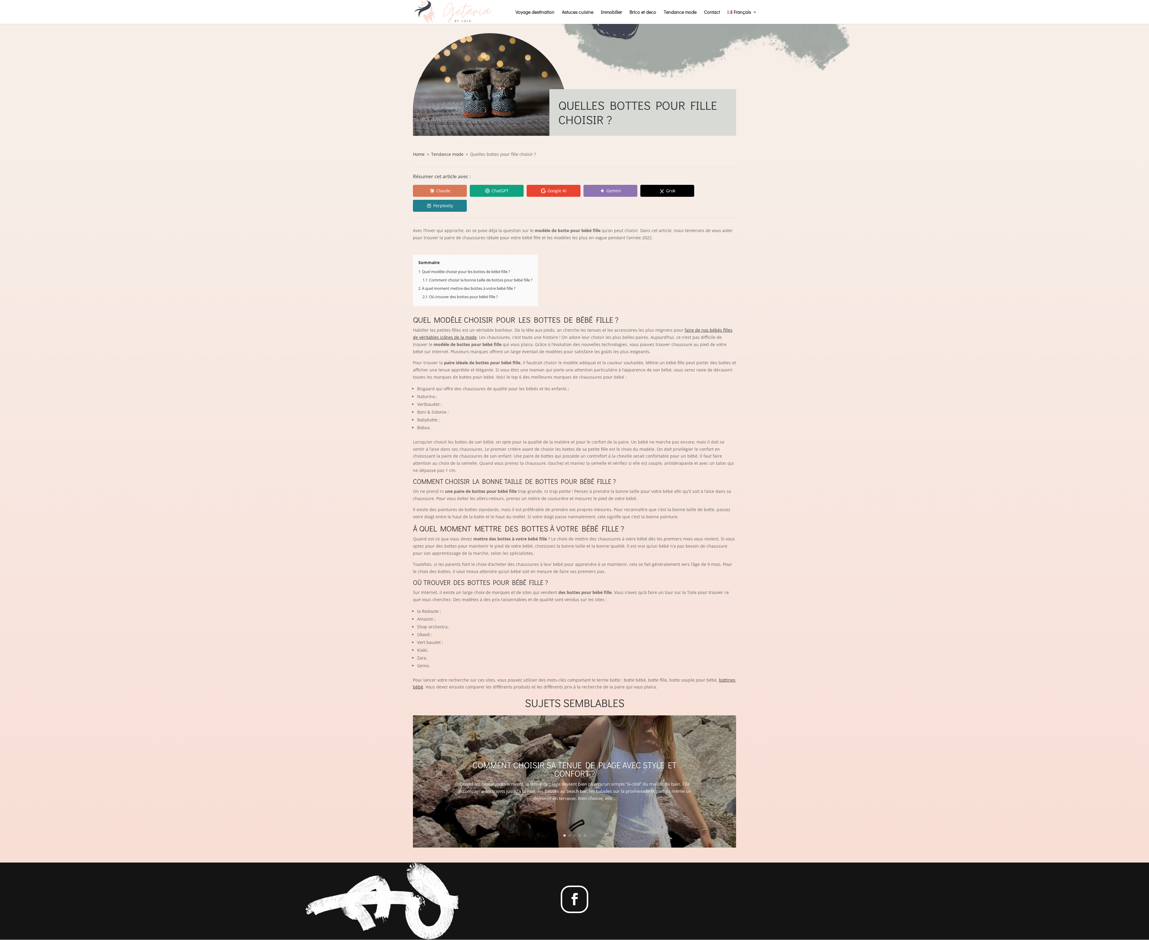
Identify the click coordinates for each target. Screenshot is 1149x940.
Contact (712, 12)
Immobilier (611, 12)
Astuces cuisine (577, 12)
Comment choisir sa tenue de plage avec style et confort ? (574, 769)
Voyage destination (535, 12)
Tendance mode (680, 12)
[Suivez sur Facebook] (574, 899)
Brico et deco (643, 12)
